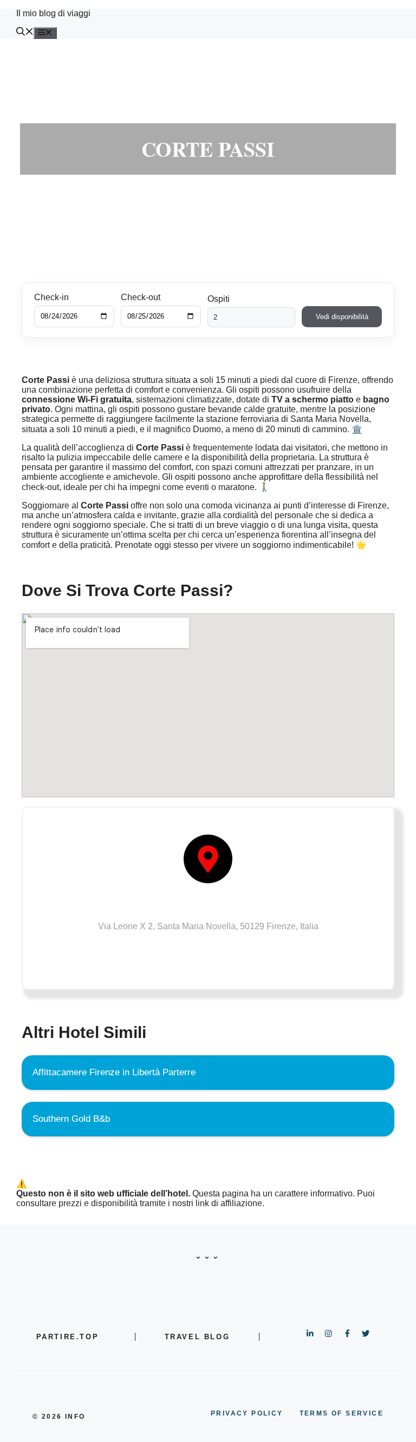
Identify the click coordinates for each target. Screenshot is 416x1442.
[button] (25, 32)
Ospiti (218, 298)
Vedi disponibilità (342, 317)
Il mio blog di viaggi (53, 13)
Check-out (140, 297)
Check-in (51, 297)
